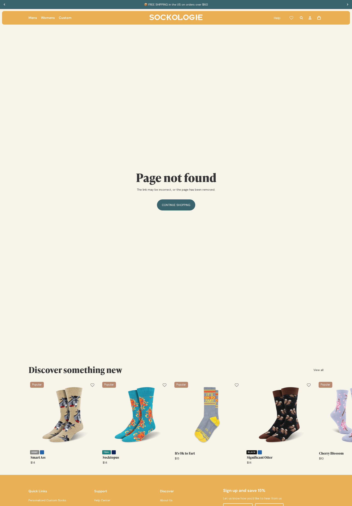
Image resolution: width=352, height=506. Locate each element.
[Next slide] (347, 4)
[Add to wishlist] (92, 385)
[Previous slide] (4, 4)
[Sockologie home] (176, 17)
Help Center (102, 500)
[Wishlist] (291, 17)
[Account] (310, 17)
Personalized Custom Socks (47, 500)
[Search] (301, 17)
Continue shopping (176, 205)
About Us (166, 500)
